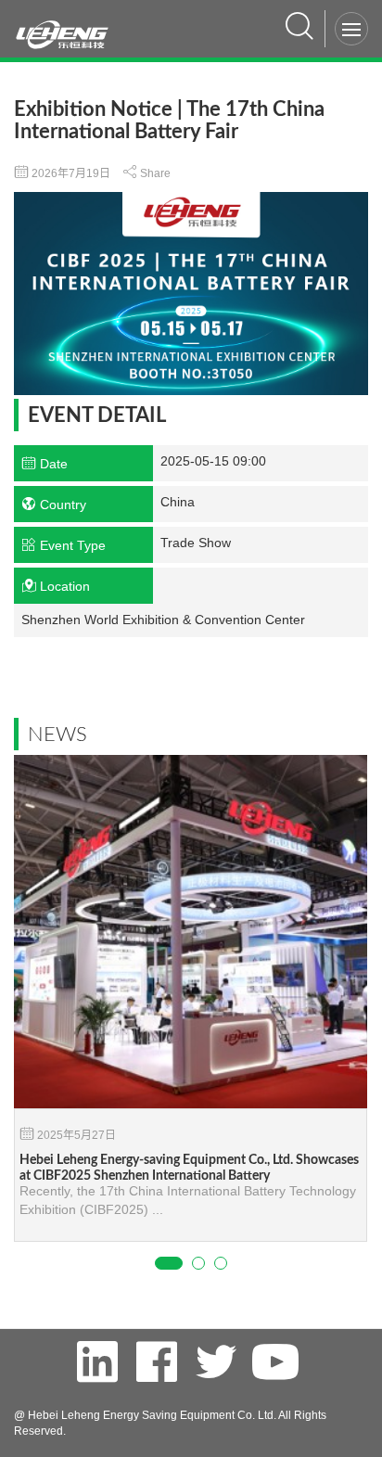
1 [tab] (169, 1263)
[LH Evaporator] (68, 25)
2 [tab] (198, 1263)
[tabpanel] (190, 998)
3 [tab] (220, 1263)
